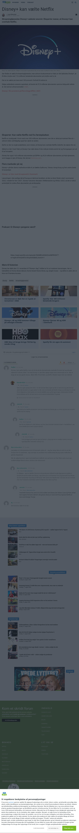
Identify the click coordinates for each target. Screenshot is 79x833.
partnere (11, 802)
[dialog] (39, 811)
